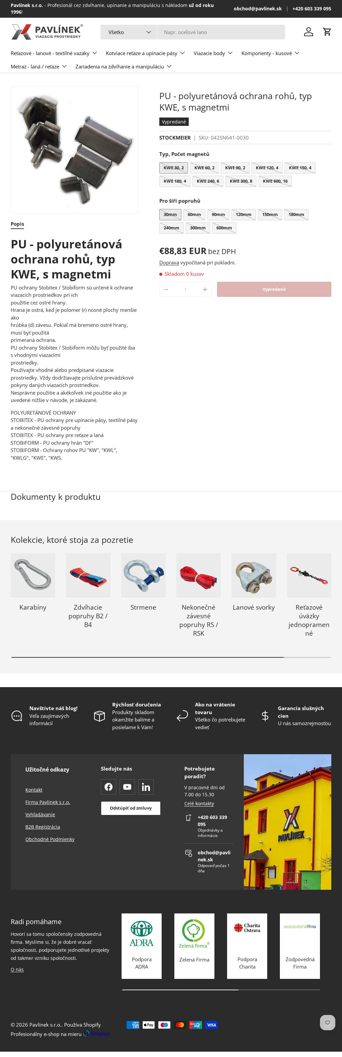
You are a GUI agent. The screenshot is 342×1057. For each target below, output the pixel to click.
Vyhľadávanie (40, 814)
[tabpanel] (74, 349)
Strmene (143, 607)
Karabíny (32, 607)
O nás (17, 969)
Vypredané (274, 289)
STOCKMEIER (175, 137)
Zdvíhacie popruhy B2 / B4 (88, 616)
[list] (74, 150)
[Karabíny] (33, 575)
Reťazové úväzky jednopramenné (309, 620)
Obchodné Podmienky (49, 839)
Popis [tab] (17, 223)
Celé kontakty (199, 803)
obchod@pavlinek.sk (258, 9)
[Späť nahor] (277, 1029)
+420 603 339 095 (312, 9)
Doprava (169, 262)
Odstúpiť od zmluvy (131, 808)
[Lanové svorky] (253, 575)
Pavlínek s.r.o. (45, 1024)
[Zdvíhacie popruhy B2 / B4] (88, 575)
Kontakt (33, 790)
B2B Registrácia (42, 827)
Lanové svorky (254, 607)
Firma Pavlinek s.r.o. (47, 802)
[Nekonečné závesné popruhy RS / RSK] (198, 575)
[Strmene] (143, 575)
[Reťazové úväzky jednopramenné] (309, 575)
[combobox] (193, 32)
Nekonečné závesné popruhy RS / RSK (198, 620)
